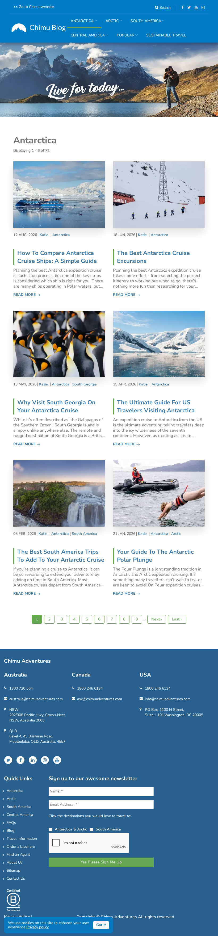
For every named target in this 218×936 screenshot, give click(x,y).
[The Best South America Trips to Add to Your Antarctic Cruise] (59, 493)
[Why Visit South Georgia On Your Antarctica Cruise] (59, 343)
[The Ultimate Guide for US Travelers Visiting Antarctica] (159, 343)
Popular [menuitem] (123, 38)
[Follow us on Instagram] (202, 7)
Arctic (176, 534)
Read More (25, 294)
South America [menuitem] (144, 23)
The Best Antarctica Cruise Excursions (153, 257)
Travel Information (22, 838)
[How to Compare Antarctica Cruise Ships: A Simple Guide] (59, 194)
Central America (20, 814)
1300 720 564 (21, 688)
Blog (10, 830)
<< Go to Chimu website (33, 6)
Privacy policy (37, 927)
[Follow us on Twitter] (188, 7)
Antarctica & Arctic (71, 829)
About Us (15, 862)
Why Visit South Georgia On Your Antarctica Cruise (56, 406)
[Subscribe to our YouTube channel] (195, 7)
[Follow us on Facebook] (181, 7)
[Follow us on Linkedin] (33, 760)
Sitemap (13, 870)
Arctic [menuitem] (110, 23)
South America (84, 534)
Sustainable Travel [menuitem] (166, 35)
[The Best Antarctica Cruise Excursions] (159, 194)
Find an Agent (18, 854)
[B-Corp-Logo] (13, 899)
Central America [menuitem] (86, 38)
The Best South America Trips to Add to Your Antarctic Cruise (60, 556)
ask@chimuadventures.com (99, 699)
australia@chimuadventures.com (36, 699)
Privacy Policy (17, 917)
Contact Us (16, 878)
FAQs (11, 822)
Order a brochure (21, 846)
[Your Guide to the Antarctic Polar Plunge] (159, 493)
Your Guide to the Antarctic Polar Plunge (155, 556)
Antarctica (61, 235)
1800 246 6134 (90, 688)
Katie (44, 235)
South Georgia (84, 384)
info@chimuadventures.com (168, 699)
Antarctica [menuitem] (80, 23)
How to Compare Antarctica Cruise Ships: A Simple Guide (57, 257)
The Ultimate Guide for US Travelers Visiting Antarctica (156, 406)
